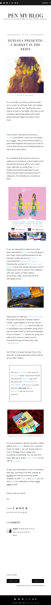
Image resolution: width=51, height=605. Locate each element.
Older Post (38, 581)
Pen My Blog (25, 15)
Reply (15, 535)
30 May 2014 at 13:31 (27, 529)
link (17, 452)
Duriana (10, 475)
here (13, 141)
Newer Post (13, 581)
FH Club (22, 388)
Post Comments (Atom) (35, 585)
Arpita (15, 529)
